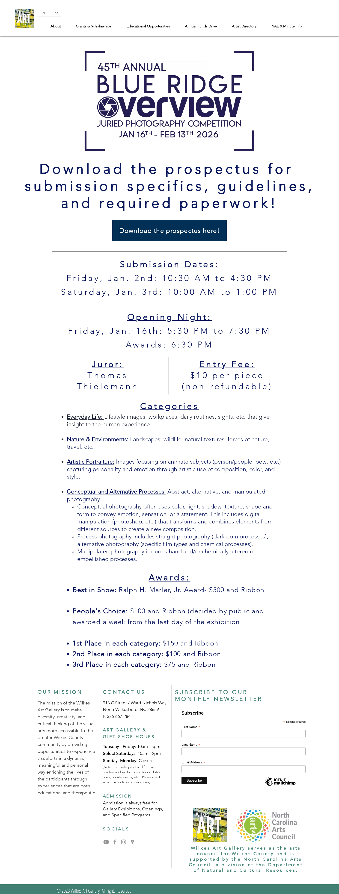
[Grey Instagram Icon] (123, 842)
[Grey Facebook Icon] (115, 842)
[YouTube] (106, 842)
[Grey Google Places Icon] (132, 842)
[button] (286, 26)
